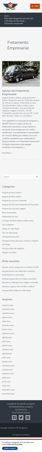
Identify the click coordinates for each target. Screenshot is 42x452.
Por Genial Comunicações (21, 435)
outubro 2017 (7, 370)
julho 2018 (6, 358)
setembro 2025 (8, 309)
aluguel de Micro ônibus (11, 98)
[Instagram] (28, 417)
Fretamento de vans (28, 103)
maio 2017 (6, 386)
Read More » (7, 153)
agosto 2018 (7, 354)
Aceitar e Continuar (10, 448)
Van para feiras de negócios (13, 248)
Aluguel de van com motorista (20, 100)
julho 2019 (6, 341)
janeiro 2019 (7, 346)
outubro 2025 (7, 305)
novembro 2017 (8, 366)
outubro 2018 (7, 350)
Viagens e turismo (17, 111)
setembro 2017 (8, 374)
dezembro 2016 (8, 390)
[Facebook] (14, 417)
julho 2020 (6, 321)
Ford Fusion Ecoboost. (21, 413)
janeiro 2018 (7, 362)
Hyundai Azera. (21, 410)
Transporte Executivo (10, 108)
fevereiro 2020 (8, 325)
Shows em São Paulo (10, 229)
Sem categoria (8, 225)
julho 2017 (6, 378)
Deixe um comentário (23, 116)
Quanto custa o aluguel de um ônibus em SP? (20, 267)
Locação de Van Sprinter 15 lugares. (21, 404)
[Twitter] (21, 417)
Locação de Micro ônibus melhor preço (18, 105)
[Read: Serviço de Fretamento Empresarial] (21, 74)
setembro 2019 (8, 333)
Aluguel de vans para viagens (14, 209)
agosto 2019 (7, 337)
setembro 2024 (8, 313)
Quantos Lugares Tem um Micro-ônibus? (18, 286)
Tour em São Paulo (9, 233)
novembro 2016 (8, 394)
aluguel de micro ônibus (12, 193)
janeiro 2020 (7, 329)
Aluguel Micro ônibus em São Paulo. (16, 290)
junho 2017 (6, 382)
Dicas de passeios (9, 213)
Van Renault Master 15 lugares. (21, 407)
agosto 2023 (7, 317)
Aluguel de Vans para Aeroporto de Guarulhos (20, 205)
